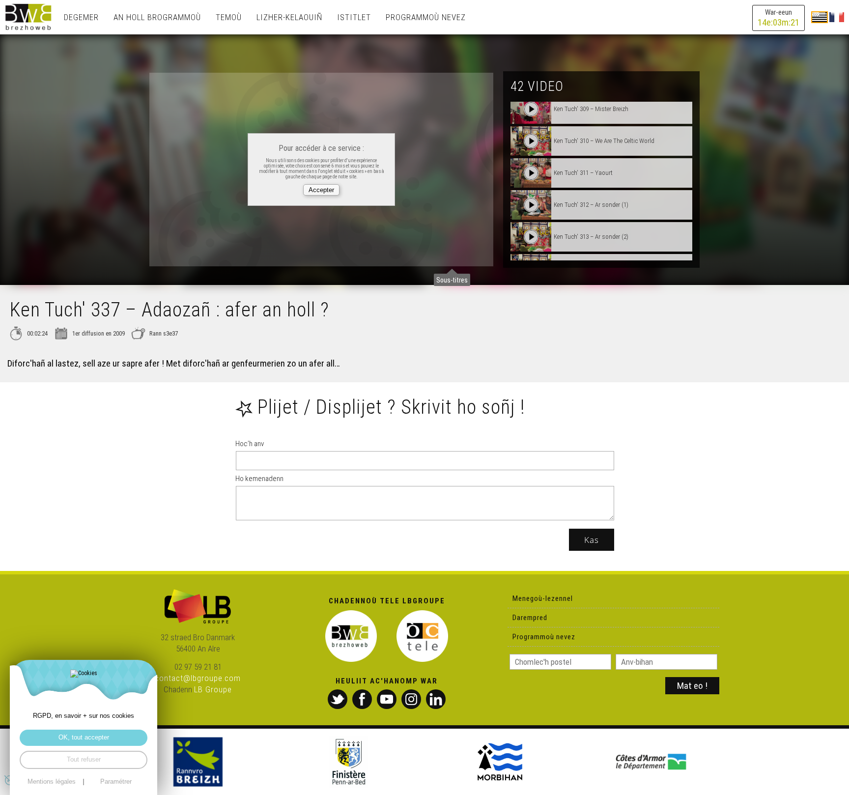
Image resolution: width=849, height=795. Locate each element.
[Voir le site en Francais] (836, 16)
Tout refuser (84, 759)
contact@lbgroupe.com (198, 678)
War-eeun (778, 18)
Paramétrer (116, 782)
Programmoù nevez (426, 17)
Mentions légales (52, 782)
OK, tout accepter (83, 737)
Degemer (81, 17)
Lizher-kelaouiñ (289, 17)
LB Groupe (213, 689)
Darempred (529, 617)
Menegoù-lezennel (542, 598)
